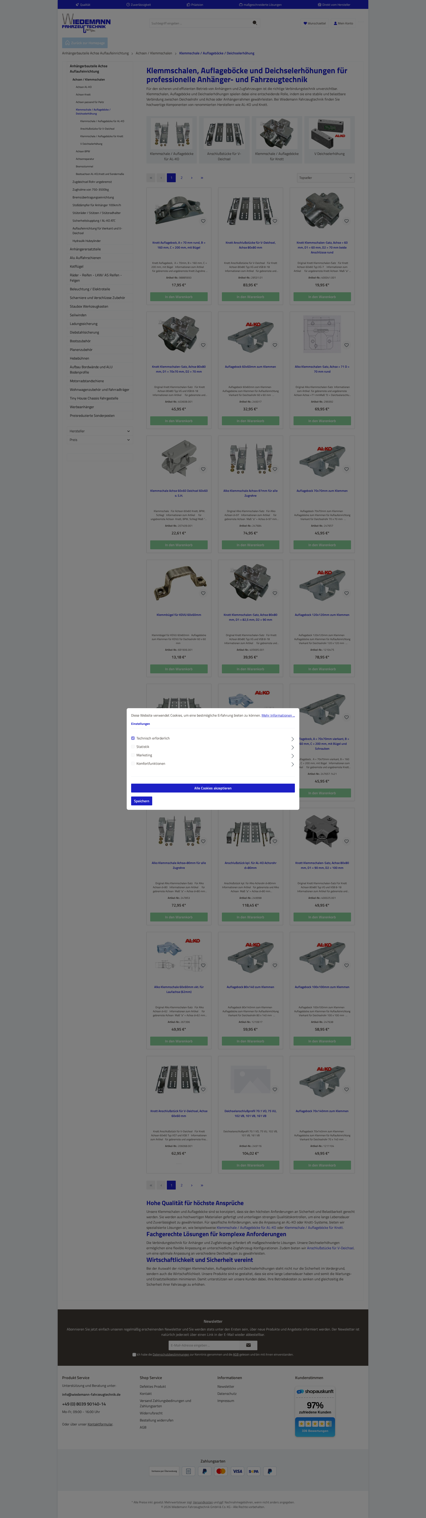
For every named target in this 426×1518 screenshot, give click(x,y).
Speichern (141, 801)
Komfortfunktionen (150, 763)
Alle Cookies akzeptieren (213, 788)
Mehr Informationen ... (278, 715)
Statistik (142, 746)
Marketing (144, 755)
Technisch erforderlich (153, 738)
